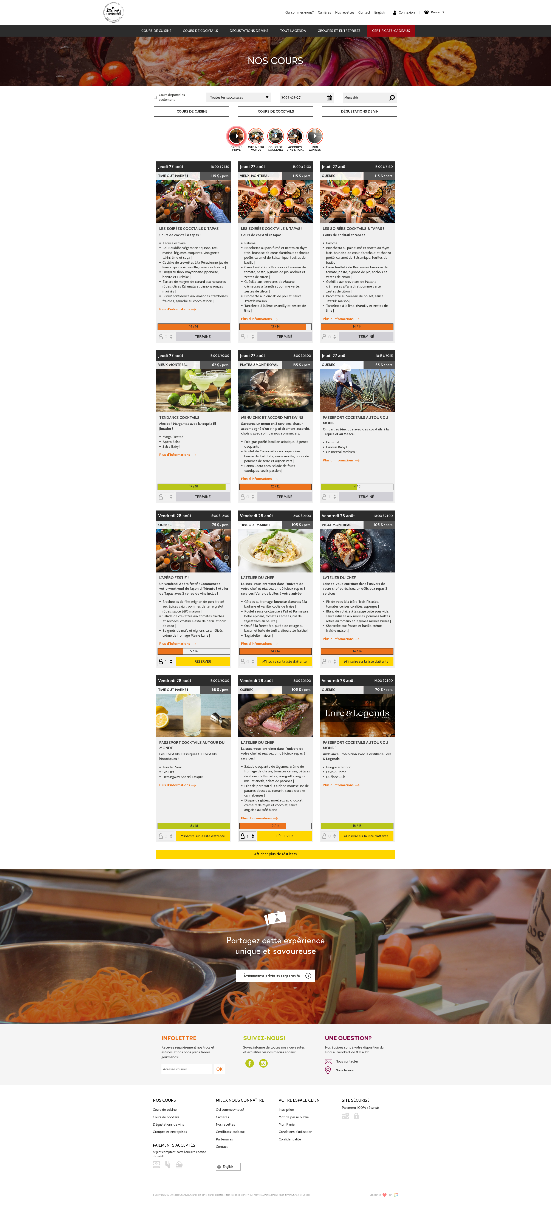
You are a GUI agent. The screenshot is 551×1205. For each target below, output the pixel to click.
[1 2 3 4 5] (247, 836)
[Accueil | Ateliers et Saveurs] (115, 12)
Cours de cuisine (156, 31)
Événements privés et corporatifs (272, 976)
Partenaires (224, 1139)
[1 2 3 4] (329, 497)
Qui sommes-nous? (230, 1110)
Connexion (406, 12)
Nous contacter (346, 1061)
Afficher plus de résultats (275, 854)
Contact (364, 12)
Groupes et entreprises (339, 31)
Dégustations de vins (249, 31)
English (379, 12)
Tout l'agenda (293, 31)
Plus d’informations (174, 309)
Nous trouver (345, 1070)
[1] (247, 337)
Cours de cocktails (200, 31)
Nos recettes (225, 1124)
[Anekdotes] (396, 1195)
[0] (166, 337)
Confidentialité (290, 1139)
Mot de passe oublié (294, 1117)
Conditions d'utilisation (295, 1132)
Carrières (324, 12)
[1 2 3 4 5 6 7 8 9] (166, 662)
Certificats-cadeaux (391, 31)
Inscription (286, 1110)
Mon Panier (287, 1124)
